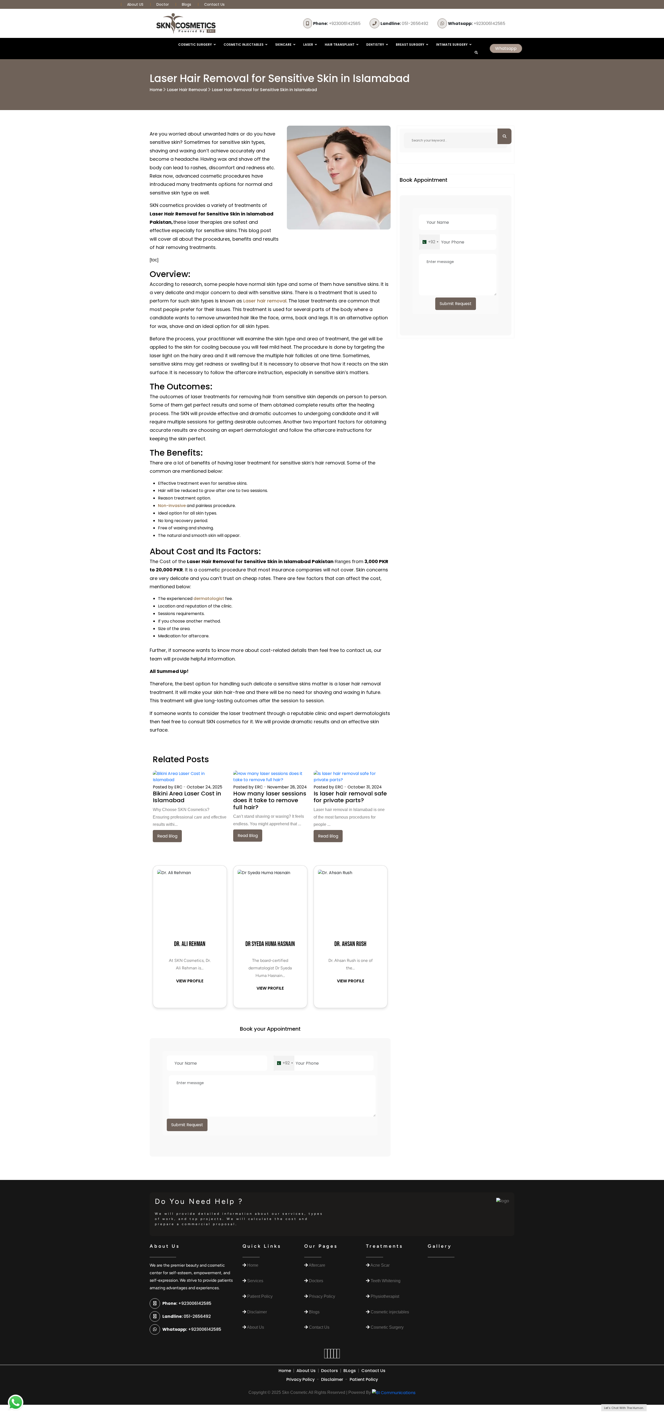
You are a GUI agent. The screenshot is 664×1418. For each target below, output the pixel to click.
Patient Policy (364, 1379)
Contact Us (214, 4)
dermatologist (208, 599)
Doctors (329, 1371)
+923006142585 (337, 23)
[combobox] (284, 1063)
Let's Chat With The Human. (624, 1408)
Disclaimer (332, 1379)
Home (156, 90)
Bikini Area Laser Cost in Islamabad (187, 796)
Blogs (186, 4)
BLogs (349, 1371)
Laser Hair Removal (187, 90)
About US (135, 4)
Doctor (163, 4)
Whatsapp (506, 48)
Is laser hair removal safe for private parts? (350, 796)
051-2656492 (404, 23)
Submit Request (187, 1125)
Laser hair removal (264, 301)
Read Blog (167, 836)
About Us (306, 1371)
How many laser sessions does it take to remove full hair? (269, 800)
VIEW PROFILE (189, 981)
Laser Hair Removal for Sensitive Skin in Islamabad (264, 90)
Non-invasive (172, 506)
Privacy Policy (300, 1379)
